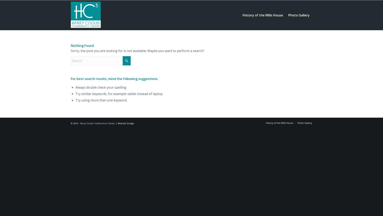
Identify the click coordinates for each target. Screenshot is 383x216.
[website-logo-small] (86, 15)
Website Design (126, 123)
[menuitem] (263, 15)
